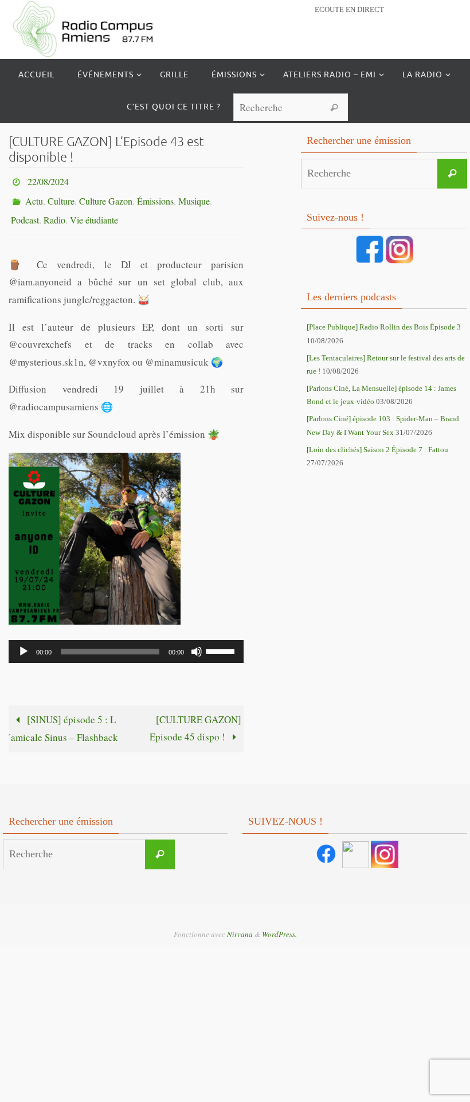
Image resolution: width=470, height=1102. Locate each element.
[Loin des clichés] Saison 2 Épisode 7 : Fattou (377, 449)
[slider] (222, 640)
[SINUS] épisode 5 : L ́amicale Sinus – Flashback (64, 719)
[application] (126, 641)
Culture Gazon (105, 196)
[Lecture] (23, 642)
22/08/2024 (48, 180)
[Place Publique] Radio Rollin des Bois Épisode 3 (384, 327)
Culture (61, 196)
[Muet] (196, 642)
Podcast (25, 212)
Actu (34, 196)
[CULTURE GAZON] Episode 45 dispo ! (195, 718)
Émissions (155, 196)
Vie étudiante (94, 212)
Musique (194, 196)
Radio (54, 212)
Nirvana (240, 924)
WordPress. (279, 924)
